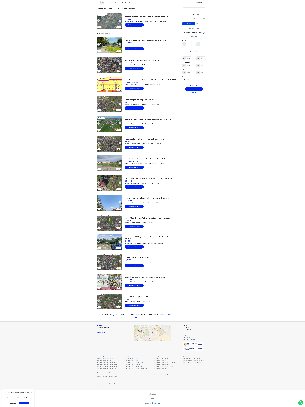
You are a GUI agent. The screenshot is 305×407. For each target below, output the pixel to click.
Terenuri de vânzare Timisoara (161, 358)
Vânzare (189, 23)
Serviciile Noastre (130, 2)
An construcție (186, 62)
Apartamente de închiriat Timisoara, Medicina (107, 383)
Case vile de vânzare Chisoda (133, 364)
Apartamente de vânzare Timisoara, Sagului (107, 366)
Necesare (11, 397)
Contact (143, 2)
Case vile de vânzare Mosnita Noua (134, 366)
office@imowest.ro (101, 332)
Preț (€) (184, 40)
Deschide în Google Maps (103, 336)
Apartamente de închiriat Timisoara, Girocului (107, 382)
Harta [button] (119, 27)
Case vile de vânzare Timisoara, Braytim (135, 362)
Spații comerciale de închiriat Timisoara (163, 374)
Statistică (19, 397)
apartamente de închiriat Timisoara (131, 316)
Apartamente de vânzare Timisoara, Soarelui (107, 364)
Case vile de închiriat (131, 372)
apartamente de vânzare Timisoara (113, 316)
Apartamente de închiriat (103, 372)
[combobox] (194, 18)
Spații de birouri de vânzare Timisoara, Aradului (194, 360)
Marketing (26, 397)
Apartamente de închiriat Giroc (104, 380)
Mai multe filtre (194, 85)
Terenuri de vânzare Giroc (160, 360)
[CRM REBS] (155, 403)
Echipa (137, 2)
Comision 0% (187, 79)
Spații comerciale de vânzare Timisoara (192, 362)
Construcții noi (187, 77)
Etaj (183, 69)
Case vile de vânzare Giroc (132, 360)
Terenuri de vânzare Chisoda (161, 368)
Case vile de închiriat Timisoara (133, 374)
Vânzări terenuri (158, 356)
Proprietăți (111, 2)
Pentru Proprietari (119, 2)
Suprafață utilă (186, 55)
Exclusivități (186, 82)
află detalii (21, 392)
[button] (98, 20)
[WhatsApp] (300, 402)
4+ (202, 51)
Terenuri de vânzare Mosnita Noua (162, 364)
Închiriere (198, 23)
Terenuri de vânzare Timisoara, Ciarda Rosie (164, 362)
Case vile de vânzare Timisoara (133, 358)
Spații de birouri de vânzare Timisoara (192, 358)
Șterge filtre (194, 92)
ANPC (184, 335)
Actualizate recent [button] (194, 9)
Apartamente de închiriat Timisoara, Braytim (107, 385)
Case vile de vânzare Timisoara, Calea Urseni (136, 368)
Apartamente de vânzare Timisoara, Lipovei (107, 368)
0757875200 (199, 2)
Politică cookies (187, 337)
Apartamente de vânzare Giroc (104, 360)
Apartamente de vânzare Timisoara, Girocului (107, 362)
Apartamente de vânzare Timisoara (105, 358)
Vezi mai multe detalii (134, 25)
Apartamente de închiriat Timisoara (105, 374)
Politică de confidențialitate (189, 339)
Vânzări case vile (130, 356)
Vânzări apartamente (102, 356)
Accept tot (23, 403)
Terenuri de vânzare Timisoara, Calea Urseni (164, 366)
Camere (184, 48)
